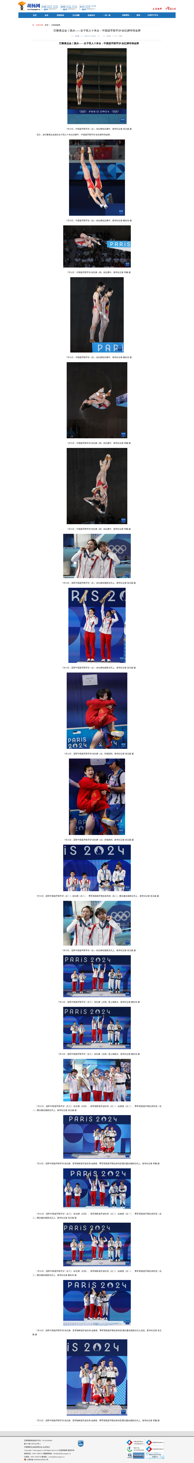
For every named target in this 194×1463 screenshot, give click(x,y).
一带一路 (106, 15)
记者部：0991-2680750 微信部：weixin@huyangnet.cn (44, 1457)
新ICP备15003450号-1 (32, 1444)
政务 (46, 15)
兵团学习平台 (153, 15)
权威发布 (91, 15)
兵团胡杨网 (55, 25)
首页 (35, 15)
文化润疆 (75, 15)
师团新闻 (60, 15)
